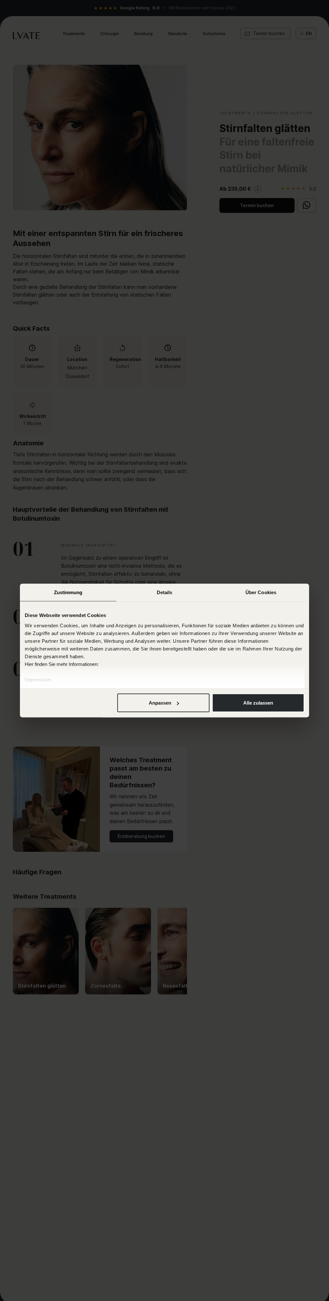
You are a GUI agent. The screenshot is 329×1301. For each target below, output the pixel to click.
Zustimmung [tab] (68, 592)
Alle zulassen (258, 703)
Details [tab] (165, 592)
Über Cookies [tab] (260, 592)
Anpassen (160, 703)
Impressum (38, 679)
